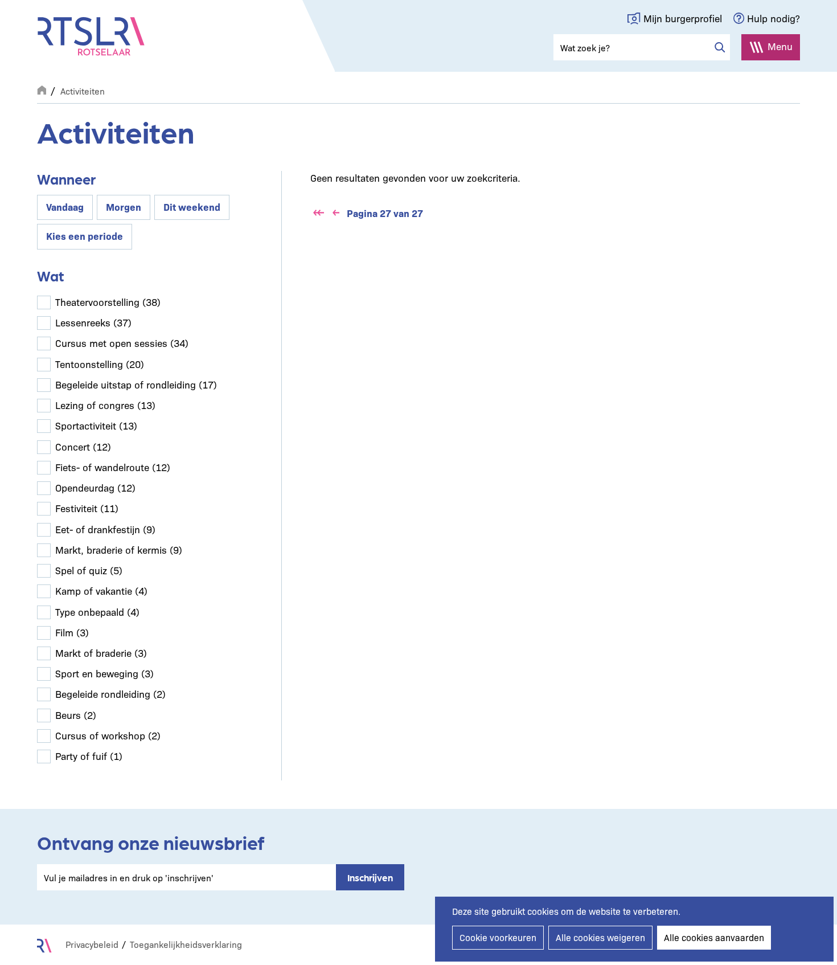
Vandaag (65, 206)
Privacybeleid (91, 944)
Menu (780, 45)
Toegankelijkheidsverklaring (186, 944)
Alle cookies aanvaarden (714, 937)
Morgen (123, 206)
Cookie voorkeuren (497, 937)
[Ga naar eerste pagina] (318, 213)
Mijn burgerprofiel (682, 17)
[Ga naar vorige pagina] (335, 213)
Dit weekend (191, 206)
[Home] (91, 36)
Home (41, 89)
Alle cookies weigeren (600, 937)
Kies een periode (84, 235)
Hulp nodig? (773, 17)
